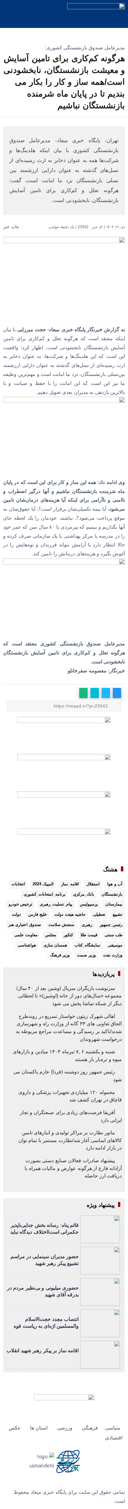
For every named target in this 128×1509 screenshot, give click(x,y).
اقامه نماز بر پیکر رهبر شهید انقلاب (43, 1350)
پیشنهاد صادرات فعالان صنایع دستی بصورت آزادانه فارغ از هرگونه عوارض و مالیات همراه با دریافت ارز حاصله (73, 1168)
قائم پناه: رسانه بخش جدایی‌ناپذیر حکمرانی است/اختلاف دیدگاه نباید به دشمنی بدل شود (44, 1232)
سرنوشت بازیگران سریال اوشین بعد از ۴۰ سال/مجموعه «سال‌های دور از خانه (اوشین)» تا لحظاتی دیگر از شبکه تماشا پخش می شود (69, 996)
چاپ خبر (12, 226)
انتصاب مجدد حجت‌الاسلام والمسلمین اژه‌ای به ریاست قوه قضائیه (46, 1326)
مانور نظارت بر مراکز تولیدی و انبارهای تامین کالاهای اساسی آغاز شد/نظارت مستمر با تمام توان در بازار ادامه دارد (70, 1140)
